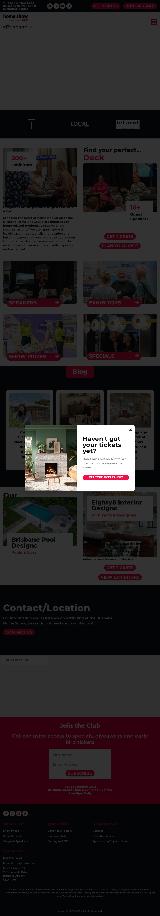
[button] (130, 429)
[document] (80, 458)
